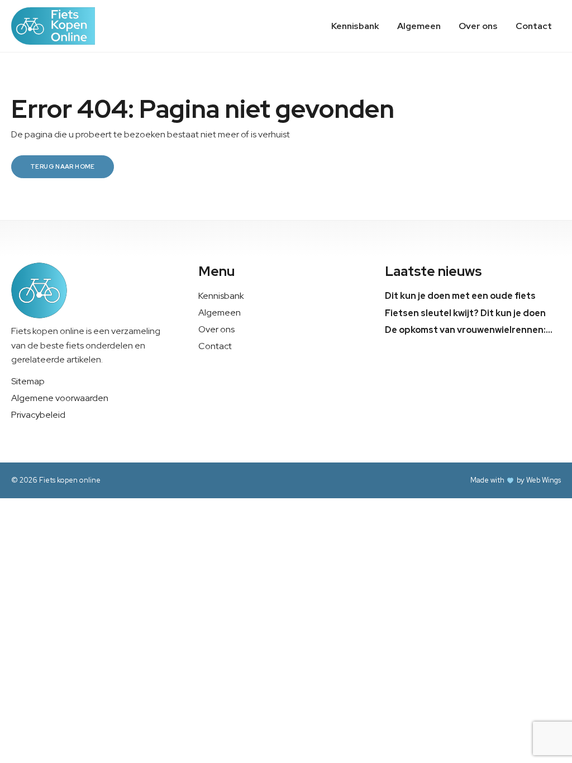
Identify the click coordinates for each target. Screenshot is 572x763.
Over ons (478, 26)
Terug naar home (62, 166)
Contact (534, 26)
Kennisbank (355, 26)
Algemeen (419, 26)
